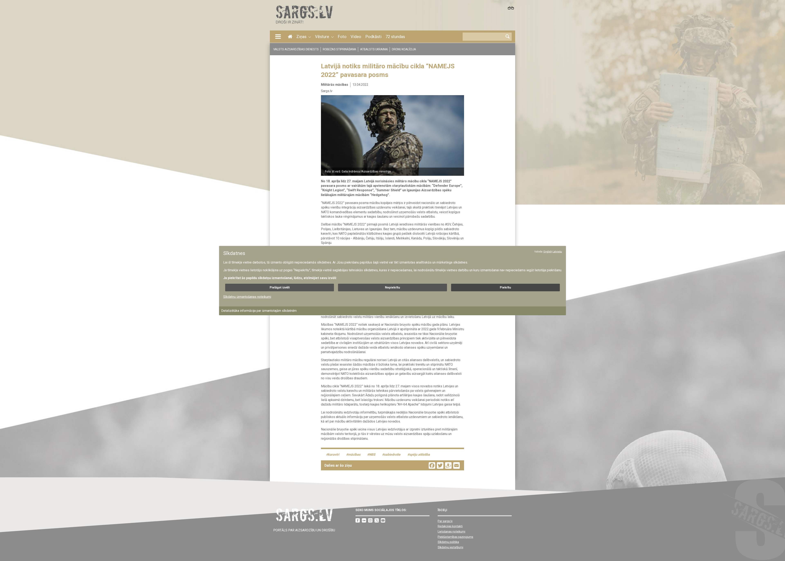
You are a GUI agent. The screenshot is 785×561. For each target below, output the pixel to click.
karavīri (333, 454)
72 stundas (395, 36)
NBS (372, 454)
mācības (354, 454)
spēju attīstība (419, 454)
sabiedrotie (392, 454)
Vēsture (322, 36)
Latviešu (557, 251)
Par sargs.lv (445, 521)
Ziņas (301, 36)
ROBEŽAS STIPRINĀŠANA (339, 49)
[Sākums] (304, 25)
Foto (342, 36)
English (548, 251)
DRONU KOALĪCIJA (404, 49)
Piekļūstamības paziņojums (455, 536)
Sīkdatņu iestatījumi (450, 547)
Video (356, 36)
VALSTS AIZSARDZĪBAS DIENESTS (296, 49)
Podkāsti (373, 36)
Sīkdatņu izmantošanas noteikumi (247, 297)
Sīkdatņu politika (448, 542)
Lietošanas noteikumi (451, 531)
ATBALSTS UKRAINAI (374, 49)
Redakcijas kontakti (450, 526)
